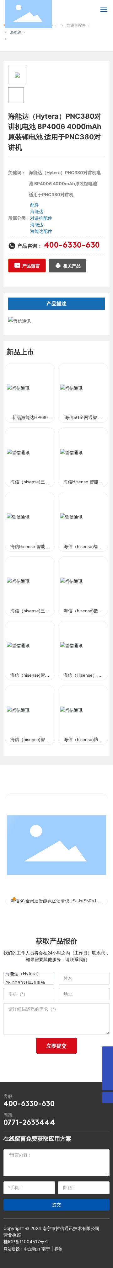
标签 (58, 1248)
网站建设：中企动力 (21, 1248)
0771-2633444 (29, 1123)
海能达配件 (41, 231)
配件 (34, 204)
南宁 (45, 1248)
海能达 (15, 32)
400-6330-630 (72, 245)
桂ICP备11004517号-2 (26, 1241)
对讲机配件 (41, 218)
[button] (8, 898)
